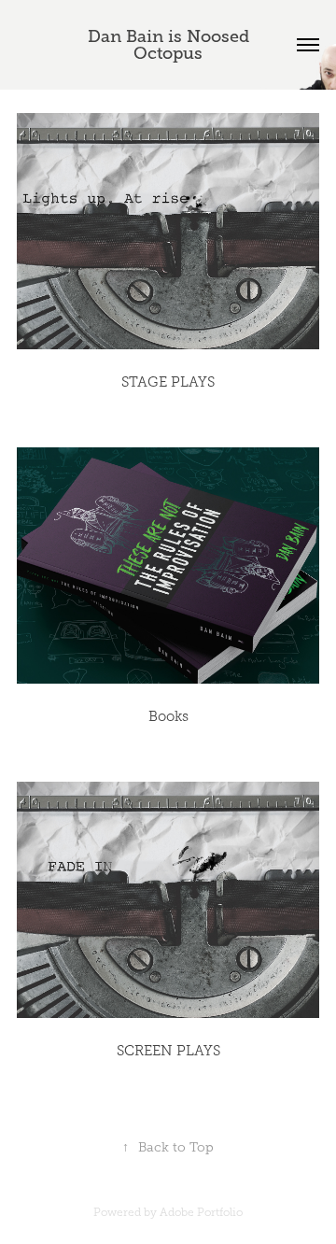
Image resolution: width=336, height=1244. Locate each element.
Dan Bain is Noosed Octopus (171, 45)
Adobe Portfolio (201, 1212)
